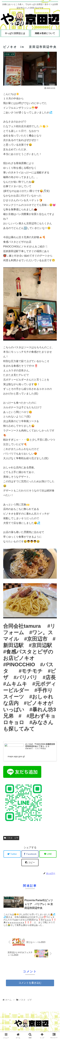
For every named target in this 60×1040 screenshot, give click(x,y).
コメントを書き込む (30, 982)
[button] (53, 565)
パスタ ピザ (12, 838)
